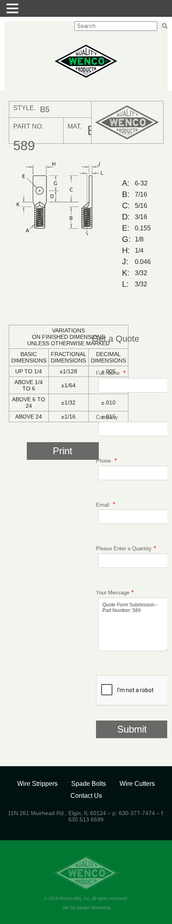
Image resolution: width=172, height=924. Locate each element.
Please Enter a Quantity (124, 549)
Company (107, 417)
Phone (104, 461)
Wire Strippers (37, 783)
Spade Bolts (88, 783)
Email (103, 504)
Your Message (112, 593)
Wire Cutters (137, 783)
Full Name (108, 373)
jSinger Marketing (93, 907)
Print (62, 450)
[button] (13, 8)
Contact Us (86, 795)
